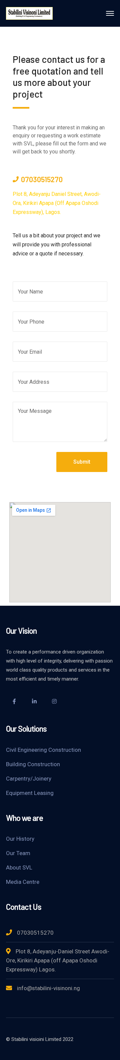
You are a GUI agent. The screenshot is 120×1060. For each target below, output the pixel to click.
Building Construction (33, 764)
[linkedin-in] (34, 702)
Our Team (18, 853)
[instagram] (54, 702)
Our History (20, 838)
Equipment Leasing (30, 793)
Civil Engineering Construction (43, 749)
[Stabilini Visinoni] (29, 13)
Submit (81, 462)
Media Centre (22, 881)
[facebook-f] (14, 702)
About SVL (19, 867)
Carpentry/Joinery (28, 778)
